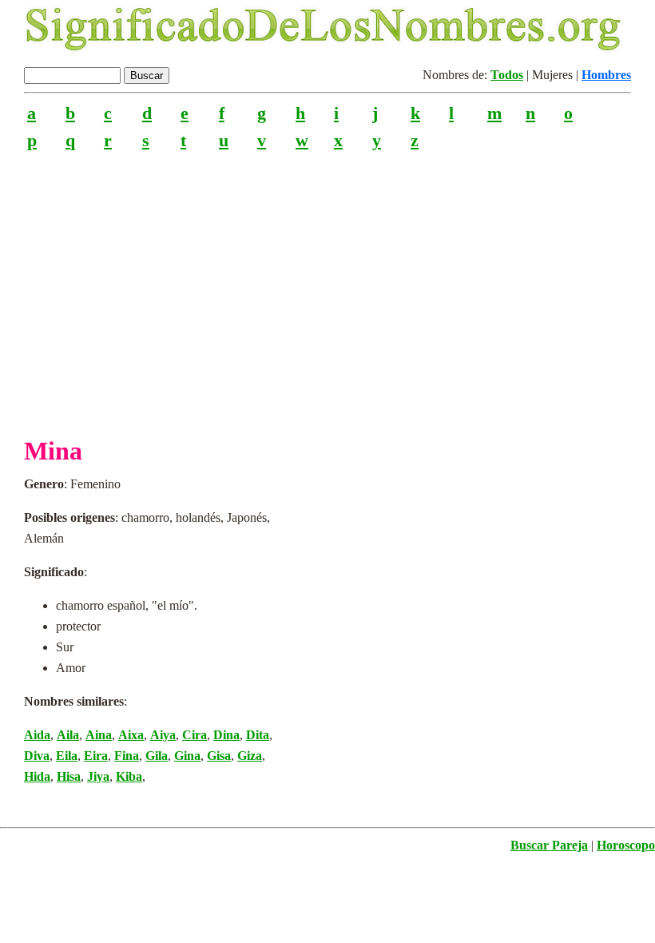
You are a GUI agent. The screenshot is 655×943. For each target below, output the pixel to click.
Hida (37, 776)
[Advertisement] (327, 287)
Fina (126, 755)
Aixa (131, 735)
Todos (506, 75)
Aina (98, 735)
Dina (226, 735)
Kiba (129, 776)
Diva (37, 755)
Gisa (219, 755)
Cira (194, 735)
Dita (257, 735)
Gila (156, 755)
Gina (187, 755)
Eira (96, 755)
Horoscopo (626, 845)
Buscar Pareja (549, 845)
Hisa (69, 776)
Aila (68, 735)
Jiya (98, 776)
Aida (37, 735)
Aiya (163, 735)
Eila (66, 755)
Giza (249, 755)
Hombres (606, 75)
